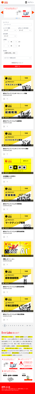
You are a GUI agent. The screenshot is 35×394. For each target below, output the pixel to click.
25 (30, 325)
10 (22, 325)
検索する (17, 66)
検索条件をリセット (17, 63)
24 (27, 325)
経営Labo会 (6, 387)
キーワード (6, 22)
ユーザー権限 (6, 28)
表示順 (5, 50)
